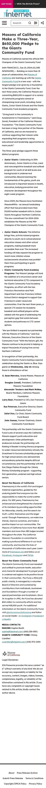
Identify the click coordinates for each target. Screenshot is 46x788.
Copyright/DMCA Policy (15, 783)
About (11, 773)
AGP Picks (6, 4)
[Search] (30, 23)
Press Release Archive (27, 773)
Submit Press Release (13, 778)
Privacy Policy (35, 783)
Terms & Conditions (34, 778)
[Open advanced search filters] (36, 23)
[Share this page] (42, 22)
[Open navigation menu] (4, 22)
